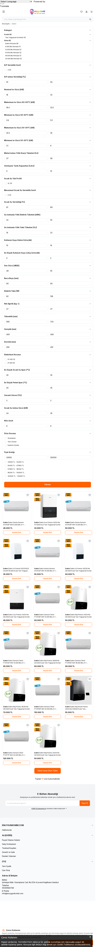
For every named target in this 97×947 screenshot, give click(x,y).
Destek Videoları (9, 856)
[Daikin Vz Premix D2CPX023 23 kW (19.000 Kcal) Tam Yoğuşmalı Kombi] (16, 552)
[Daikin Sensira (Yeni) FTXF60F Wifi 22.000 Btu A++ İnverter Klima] (47, 690)
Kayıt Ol (85, 803)
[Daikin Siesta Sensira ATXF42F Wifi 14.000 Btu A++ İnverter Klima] (47, 552)
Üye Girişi (6, 870)
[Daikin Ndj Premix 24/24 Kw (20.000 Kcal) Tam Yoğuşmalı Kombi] (78, 598)
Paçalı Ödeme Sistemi (11, 840)
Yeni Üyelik (6, 866)
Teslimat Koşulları (9, 848)
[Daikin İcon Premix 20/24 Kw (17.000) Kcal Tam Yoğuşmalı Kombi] (47, 506)
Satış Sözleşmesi (9, 844)
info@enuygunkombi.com (12, 893)
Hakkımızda (7, 830)
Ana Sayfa (5, 24)
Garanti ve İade (8, 852)
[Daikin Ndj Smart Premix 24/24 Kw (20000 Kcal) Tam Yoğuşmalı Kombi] (78, 690)
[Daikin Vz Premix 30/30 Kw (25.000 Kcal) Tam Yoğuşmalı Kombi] (78, 552)
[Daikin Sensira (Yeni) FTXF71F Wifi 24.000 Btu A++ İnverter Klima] (16, 736)
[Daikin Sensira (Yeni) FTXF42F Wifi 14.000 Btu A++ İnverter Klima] (16, 644)
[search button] (90, 19)
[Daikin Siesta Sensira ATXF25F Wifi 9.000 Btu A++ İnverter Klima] (16, 506)
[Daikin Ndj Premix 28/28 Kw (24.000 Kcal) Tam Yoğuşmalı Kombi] (47, 644)
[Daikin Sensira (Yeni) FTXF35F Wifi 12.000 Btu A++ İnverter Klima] (47, 598)
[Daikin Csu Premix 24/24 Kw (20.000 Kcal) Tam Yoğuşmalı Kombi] (16, 598)
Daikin (5, 522)
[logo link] (42, 12)
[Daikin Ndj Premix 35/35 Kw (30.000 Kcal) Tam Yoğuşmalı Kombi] (16, 690)
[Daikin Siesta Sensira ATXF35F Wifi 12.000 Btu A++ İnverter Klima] (78, 506)
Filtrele (47, 484)
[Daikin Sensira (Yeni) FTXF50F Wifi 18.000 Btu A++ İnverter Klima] (78, 644)
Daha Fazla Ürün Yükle (48, 771)
